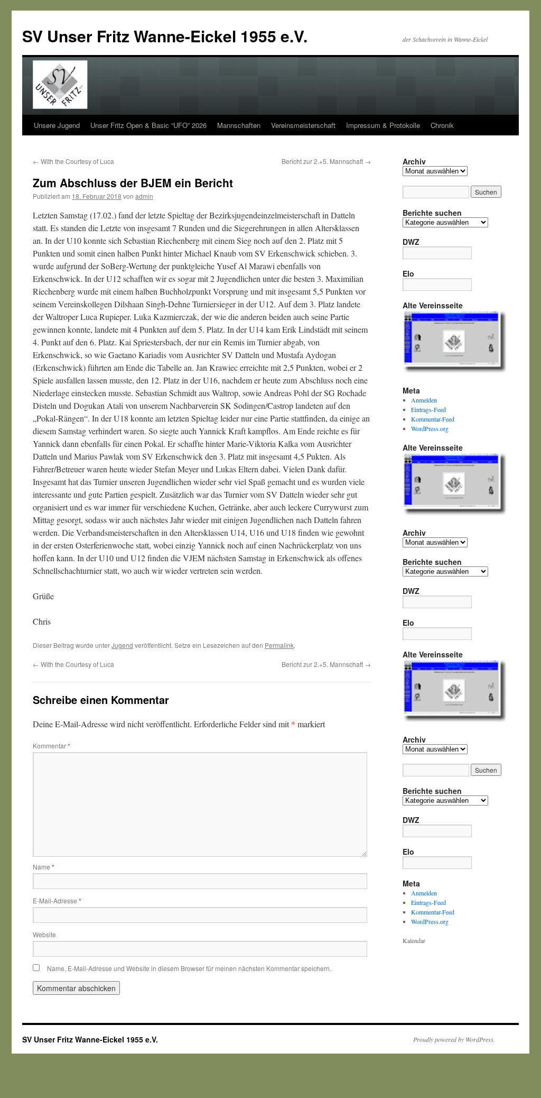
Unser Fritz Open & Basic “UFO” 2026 (148, 125)
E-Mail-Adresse (57, 900)
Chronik (442, 125)
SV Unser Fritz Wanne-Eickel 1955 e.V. (164, 35)
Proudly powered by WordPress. (454, 1039)
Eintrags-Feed (428, 409)
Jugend (122, 644)
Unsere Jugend (57, 125)
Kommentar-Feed (432, 419)
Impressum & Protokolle (383, 125)
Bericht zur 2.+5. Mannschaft (326, 161)
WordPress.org (430, 428)
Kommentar (51, 745)
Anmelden (424, 400)
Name (43, 866)
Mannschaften (238, 125)
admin (144, 195)
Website (44, 934)
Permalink (279, 644)
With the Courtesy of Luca (73, 161)
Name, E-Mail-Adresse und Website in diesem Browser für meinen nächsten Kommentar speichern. (189, 968)
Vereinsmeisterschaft (303, 125)
